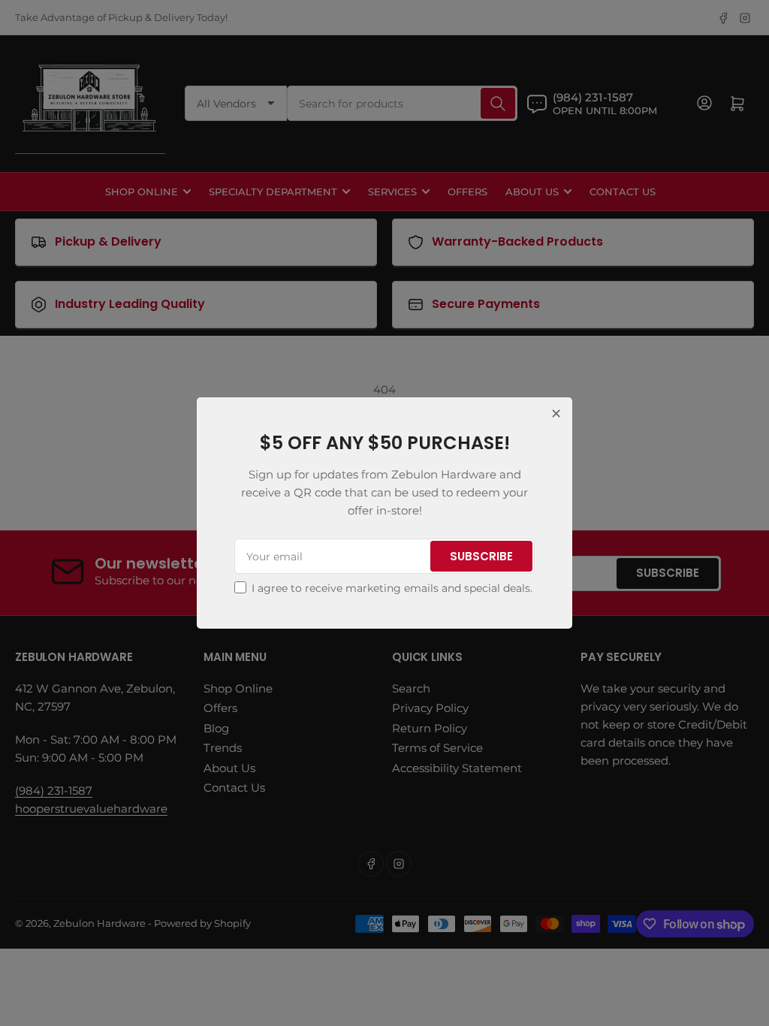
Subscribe (481, 556)
